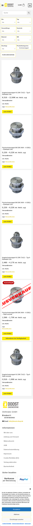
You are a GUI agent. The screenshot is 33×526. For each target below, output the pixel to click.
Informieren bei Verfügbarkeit (16, 338)
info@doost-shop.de (16, 421)
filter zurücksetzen (8, 54)
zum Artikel (7, 111)
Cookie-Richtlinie (6, 523)
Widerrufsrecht (9, 441)
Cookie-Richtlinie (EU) (11, 458)
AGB (5, 445)
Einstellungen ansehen (16, 519)
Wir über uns (8, 432)
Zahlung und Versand (11, 437)
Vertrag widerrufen (10, 462)
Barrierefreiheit (9, 466)
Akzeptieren (16, 509)
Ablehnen (16, 514)
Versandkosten (10, 106)
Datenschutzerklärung (18, 523)
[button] (30, 489)
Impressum (28, 523)
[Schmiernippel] (17, 48)
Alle (3, 22)
